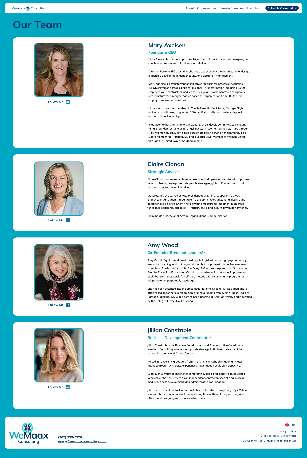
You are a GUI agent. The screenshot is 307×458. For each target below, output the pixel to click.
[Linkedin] (293, 425)
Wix (294, 440)
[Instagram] (287, 425)
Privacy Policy (286, 431)
